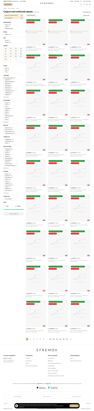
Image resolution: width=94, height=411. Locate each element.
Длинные (7, 79)
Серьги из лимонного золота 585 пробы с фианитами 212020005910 (57, 120)
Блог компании (52, 368)
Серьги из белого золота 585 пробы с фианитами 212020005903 (78, 190)
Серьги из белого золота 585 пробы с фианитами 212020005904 (56, 190)
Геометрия (7, 89)
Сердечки (7, 94)
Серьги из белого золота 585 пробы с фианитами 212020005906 (78, 155)
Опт (81, 1)
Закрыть (74, 405)
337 (67, 339)
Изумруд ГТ (7, 188)
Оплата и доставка (87, 1)
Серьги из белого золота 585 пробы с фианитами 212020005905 (34, 190)
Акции (27, 363)
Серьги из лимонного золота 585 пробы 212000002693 (56, 261)
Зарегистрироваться (75, 361)
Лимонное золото (9, 133)
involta (89, 408)
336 (64, 339)
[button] (87, 12)
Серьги (6, 24)
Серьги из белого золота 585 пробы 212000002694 (33, 261)
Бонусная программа (31, 366)
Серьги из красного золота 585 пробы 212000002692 (78, 261)
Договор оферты (41, 408)
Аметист (7, 179)
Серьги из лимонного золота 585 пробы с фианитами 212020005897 (35, 331)
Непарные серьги (9, 28)
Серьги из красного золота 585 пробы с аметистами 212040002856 (56, 85)
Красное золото (8, 131)
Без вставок (8, 177)
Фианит (6, 173)
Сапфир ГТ (7, 183)
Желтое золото (8, 129)
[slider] (3, 209)
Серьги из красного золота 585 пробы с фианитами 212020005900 (56, 225)
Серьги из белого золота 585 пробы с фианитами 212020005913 (78, 85)
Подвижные (7, 92)
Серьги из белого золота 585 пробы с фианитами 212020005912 (34, 120)
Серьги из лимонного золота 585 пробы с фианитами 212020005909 (79, 120)
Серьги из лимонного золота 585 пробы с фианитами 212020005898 (79, 296)
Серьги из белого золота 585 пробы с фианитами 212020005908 (34, 155)
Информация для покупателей (56, 375)
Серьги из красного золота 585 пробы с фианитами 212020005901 (34, 225)
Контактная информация (54, 363)
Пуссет (6, 26)
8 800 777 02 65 (7, 358)
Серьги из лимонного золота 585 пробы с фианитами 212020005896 (57, 331)
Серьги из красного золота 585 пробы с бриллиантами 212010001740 (78, 331)
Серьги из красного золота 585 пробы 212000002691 (34, 296)
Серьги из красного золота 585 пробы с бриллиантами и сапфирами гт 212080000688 (36, 85)
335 (60, 339)
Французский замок (9, 81)
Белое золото (8, 127)
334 (57, 339)
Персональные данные (51, 408)
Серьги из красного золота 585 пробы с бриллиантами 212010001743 (78, 49)
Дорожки (7, 83)
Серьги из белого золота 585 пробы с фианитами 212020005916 (34, 49)
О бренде (71, 1)
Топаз (6, 181)
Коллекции (28, 361)
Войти (71, 358)
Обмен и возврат (52, 373)
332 (50, 339)
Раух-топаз (7, 190)
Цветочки (7, 87)
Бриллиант (7, 175)
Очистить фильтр (13, 213)
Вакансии (50, 361)
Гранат (6, 186)
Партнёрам (51, 366)
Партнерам (77, 1)
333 (54, 339)
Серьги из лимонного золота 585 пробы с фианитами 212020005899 (57, 296)
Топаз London (8, 185)
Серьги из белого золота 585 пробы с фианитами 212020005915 (56, 49)
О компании (51, 358)
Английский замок (9, 77)
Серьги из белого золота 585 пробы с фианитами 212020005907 (56, 155)
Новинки (28, 358)
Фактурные (7, 85)
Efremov (7, 34)
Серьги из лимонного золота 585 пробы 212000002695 (79, 225)
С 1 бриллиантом (8, 90)
